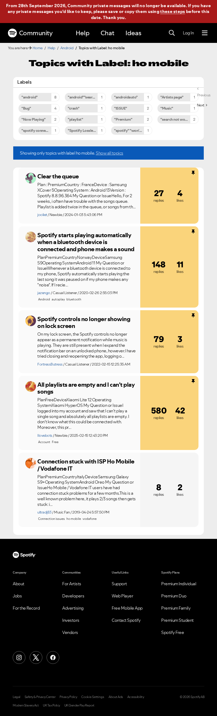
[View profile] (30, 178)
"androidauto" (126, 97)
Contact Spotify (126, 620)
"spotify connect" (35, 130)
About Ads (115, 697)
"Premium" (123, 119)
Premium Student (177, 620)
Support (119, 584)
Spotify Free (172, 632)
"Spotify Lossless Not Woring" (87, 130)
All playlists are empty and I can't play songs (86, 388)
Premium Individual (178, 584)
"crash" (73, 108)
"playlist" (75, 119)
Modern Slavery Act (26, 705)
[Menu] (204, 33)
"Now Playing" (33, 119)
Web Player (122, 596)
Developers (73, 596)
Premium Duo (174, 596)
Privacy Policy (68, 697)
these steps (172, 11)
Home (38, 48)
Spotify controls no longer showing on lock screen (83, 323)
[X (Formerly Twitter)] (36, 657)
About (18, 584)
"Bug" (26, 108)
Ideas (133, 33)
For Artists (71, 584)
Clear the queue (58, 176)
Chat (107, 33)
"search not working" (177, 119)
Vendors (70, 632)
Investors (70, 620)
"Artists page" (171, 97)
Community (36, 33)
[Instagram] (19, 657)
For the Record (26, 608)
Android (67, 48)
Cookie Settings (92, 697)
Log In (188, 33)
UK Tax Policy (51, 705)
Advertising (73, 608)
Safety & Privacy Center (40, 697)
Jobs (17, 596)
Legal (16, 697)
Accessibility (135, 697)
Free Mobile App (127, 608)
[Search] (171, 33)
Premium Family (176, 608)
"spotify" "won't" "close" (133, 130)
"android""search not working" (87, 97)
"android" (29, 97)
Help (82, 33)
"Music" (166, 108)
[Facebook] (53, 657)
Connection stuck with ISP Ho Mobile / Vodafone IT (85, 465)
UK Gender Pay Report (79, 705)
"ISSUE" (120, 108)
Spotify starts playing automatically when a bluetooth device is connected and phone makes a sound (85, 242)
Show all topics (109, 153)
